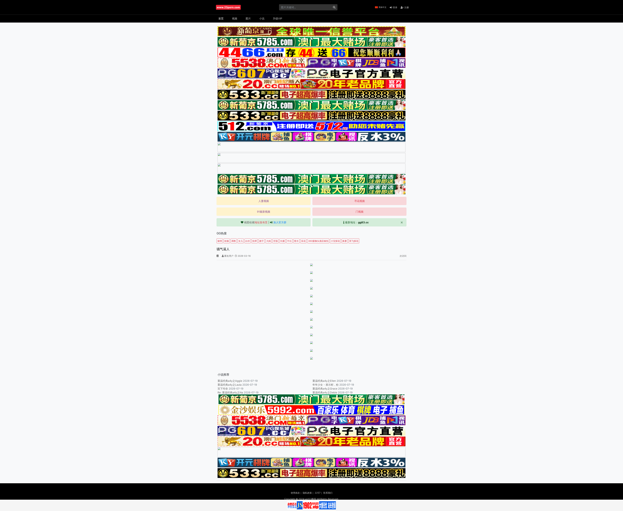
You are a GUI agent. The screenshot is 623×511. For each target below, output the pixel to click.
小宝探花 (335, 241)
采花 (303, 241)
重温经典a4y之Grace (324, 388)
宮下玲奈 (223, 388)
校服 (226, 241)
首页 (221, 18)
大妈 (268, 241)
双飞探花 (353, 241)
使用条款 (295, 492)
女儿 (240, 241)
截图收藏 (256, 222)
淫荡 (275, 241)
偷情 (219, 241)
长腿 (282, 241)
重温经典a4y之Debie (324, 392)
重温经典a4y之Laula (230, 384)
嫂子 (261, 241)
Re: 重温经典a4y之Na (230, 392)
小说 (261, 18)
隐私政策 (307, 492)
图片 (248, 18)
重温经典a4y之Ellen (324, 380)
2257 (317, 492)
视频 (234, 18)
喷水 (296, 241)
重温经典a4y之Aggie (230, 380)
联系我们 (327, 492)
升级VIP (277, 18)
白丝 (247, 241)
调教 (233, 241)
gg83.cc (363, 222)
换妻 (344, 241)
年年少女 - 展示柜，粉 (325, 384)
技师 (254, 241)
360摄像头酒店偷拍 (318, 241)
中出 (289, 241)
